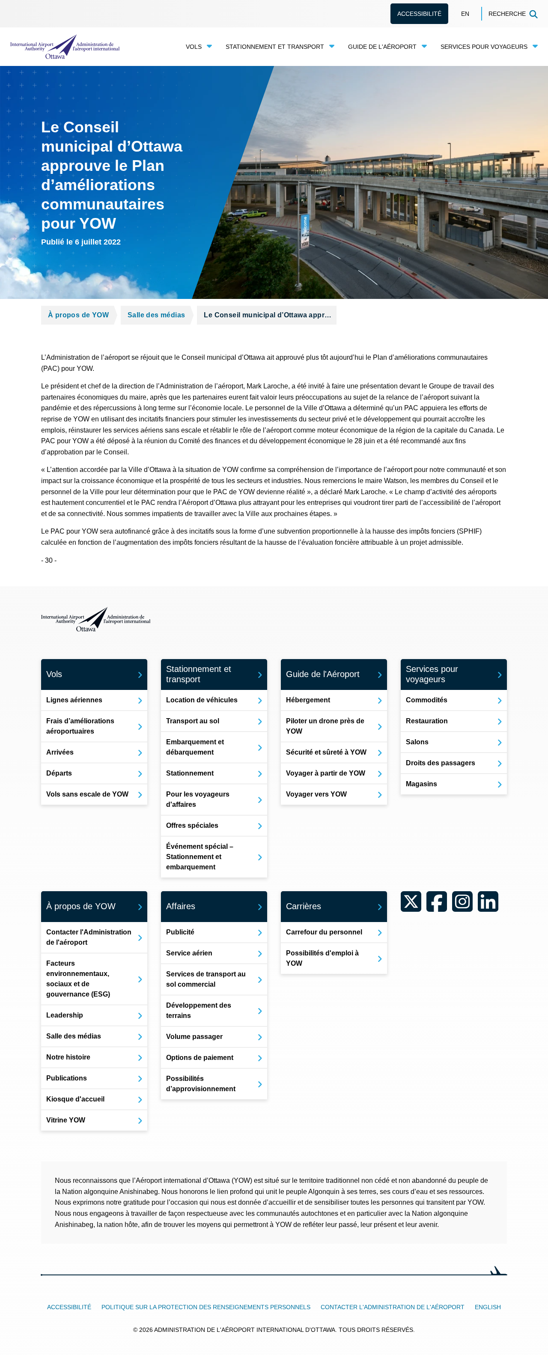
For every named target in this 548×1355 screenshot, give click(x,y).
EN (465, 13)
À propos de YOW (78, 315)
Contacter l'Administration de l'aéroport (393, 1307)
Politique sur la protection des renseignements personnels (205, 1307)
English (488, 1307)
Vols (194, 46)
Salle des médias (156, 315)
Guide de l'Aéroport (382, 46)
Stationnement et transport (275, 46)
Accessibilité (419, 13)
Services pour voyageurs (484, 46)
